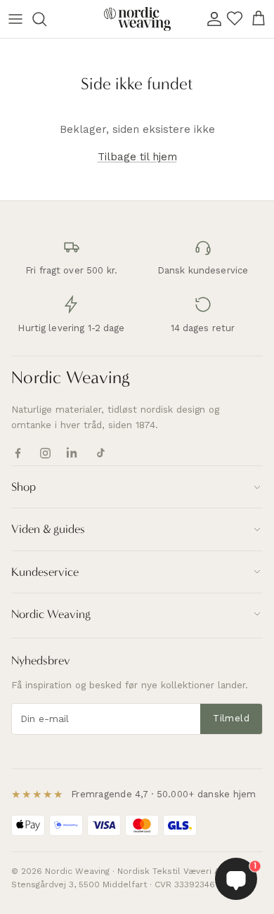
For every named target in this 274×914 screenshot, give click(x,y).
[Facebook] (18, 453)
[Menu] (15, 19)
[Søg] (46, 19)
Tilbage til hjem (137, 156)
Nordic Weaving (70, 377)
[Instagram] (45, 453)
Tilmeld (231, 718)
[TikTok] (100, 453)
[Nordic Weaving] (137, 19)
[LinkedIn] (72, 453)
